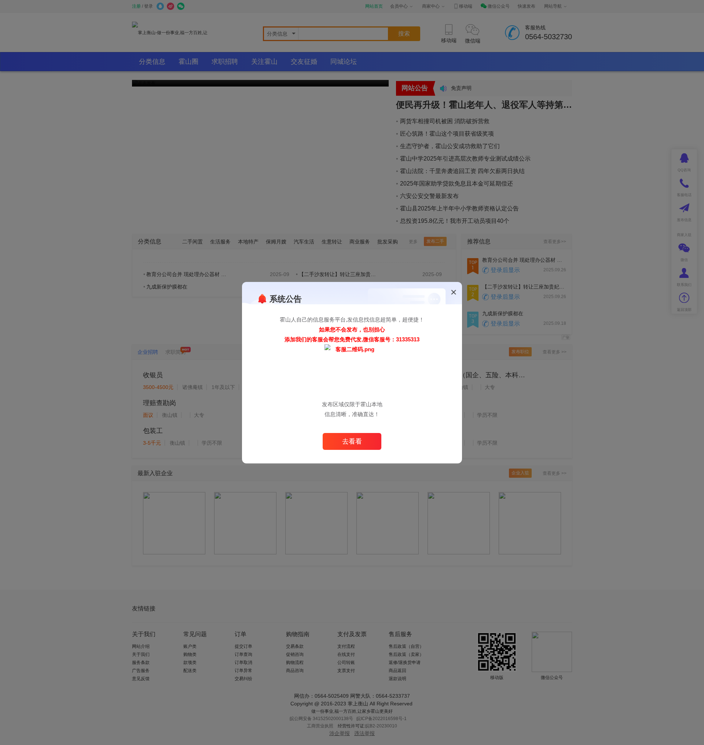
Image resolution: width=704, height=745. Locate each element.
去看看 (352, 441)
